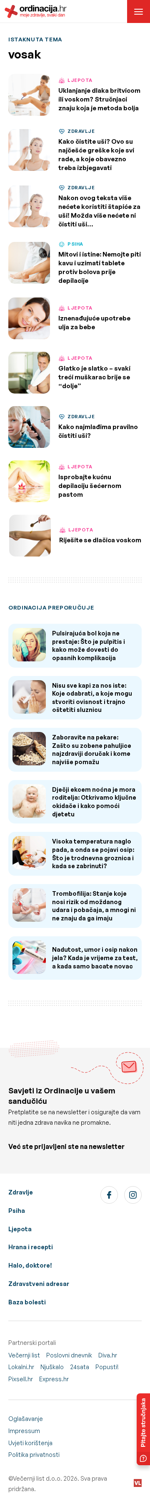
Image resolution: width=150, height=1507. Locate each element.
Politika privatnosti (34, 1454)
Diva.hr (107, 1355)
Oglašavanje (25, 1418)
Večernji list (24, 1355)
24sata (79, 1366)
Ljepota (20, 1229)
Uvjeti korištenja (30, 1442)
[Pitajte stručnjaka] (143, 1429)
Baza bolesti (27, 1302)
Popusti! (107, 1366)
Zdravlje (20, 1192)
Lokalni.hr (21, 1366)
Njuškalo (52, 1366)
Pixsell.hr (20, 1378)
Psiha (16, 1210)
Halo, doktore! (30, 1265)
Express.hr (54, 1378)
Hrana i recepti (30, 1246)
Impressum (24, 1430)
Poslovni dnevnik (69, 1355)
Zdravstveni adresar (38, 1283)
